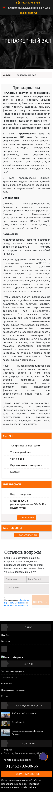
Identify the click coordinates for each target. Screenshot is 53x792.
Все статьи (28, 517)
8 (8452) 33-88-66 (27, 2)
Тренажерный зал (20, 452)
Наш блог (5, 635)
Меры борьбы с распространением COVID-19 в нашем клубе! (28, 504)
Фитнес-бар (17, 458)
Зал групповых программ (25, 445)
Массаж (15, 471)
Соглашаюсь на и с (16, 603)
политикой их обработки (16, 605)
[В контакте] (4, 649)
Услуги (7, 74)
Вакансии (5, 641)
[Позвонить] (43, 756)
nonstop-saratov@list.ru (17, 759)
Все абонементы (28, 535)
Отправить (40, 601)
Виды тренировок (20, 494)
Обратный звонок (27, 773)
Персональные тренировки (26, 465)
